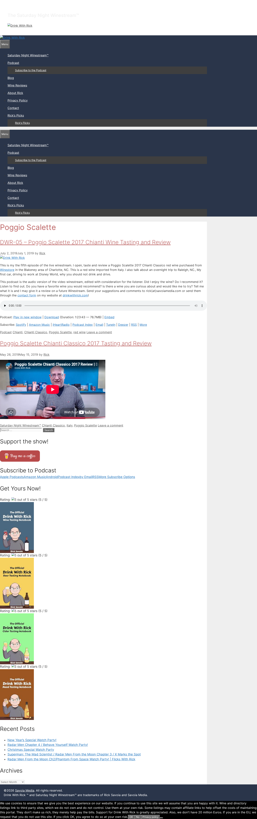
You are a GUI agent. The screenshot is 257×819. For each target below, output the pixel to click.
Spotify (21, 325)
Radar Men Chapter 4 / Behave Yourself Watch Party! (48, 745)
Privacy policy (150, 816)
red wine (79, 332)
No (137, 816)
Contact (13, 108)
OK (131, 816)
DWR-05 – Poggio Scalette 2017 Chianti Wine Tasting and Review (85, 242)
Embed (109, 317)
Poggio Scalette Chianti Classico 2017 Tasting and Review (76, 343)
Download (51, 317)
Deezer (123, 325)
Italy (69, 425)
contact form (26, 295)
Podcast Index (82, 325)
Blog (11, 78)
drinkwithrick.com (75, 295)
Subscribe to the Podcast (30, 70)
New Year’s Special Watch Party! (32, 740)
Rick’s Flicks (22, 122)
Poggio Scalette (60, 332)
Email (99, 325)
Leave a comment (99, 332)
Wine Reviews (17, 85)
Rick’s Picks (16, 115)
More (143, 325)
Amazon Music (39, 325)
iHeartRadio (61, 325)
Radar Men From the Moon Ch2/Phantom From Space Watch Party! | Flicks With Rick (71, 759)
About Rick (15, 93)
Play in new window (27, 317)
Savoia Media (24, 790)
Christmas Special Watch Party (31, 750)
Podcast (13, 63)
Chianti (18, 332)
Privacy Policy (18, 100)
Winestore (7, 270)
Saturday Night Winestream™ (28, 55)
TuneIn (110, 325)
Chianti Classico (35, 332)
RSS (134, 325)
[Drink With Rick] (12, 37)
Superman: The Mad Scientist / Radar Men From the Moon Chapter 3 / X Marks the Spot (74, 754)
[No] (161, 817)
